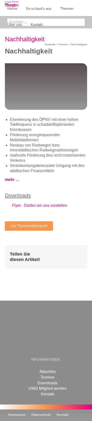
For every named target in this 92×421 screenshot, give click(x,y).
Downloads (47, 383)
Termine (47, 377)
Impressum (17, 415)
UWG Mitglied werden (47, 388)
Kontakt (47, 394)
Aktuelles (47, 372)
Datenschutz (41, 415)
